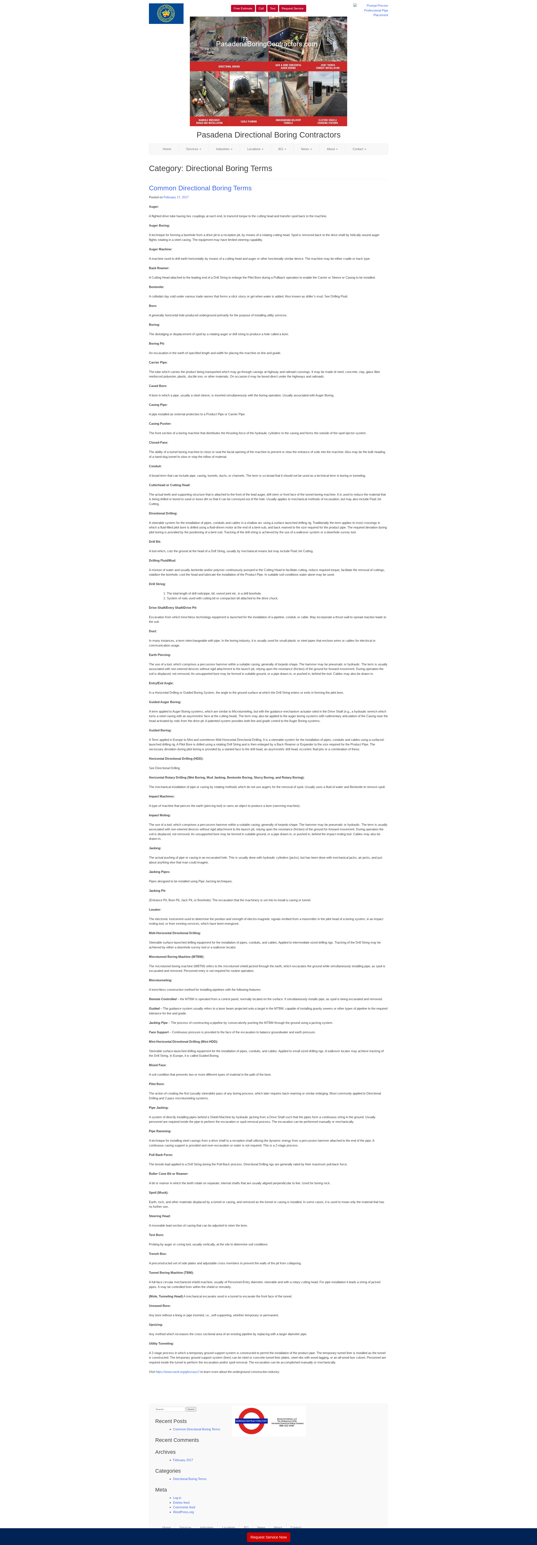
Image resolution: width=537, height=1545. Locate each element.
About (331, 149)
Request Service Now (268, 1537)
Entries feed (181, 1502)
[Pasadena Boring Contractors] (269, 1421)
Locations (254, 149)
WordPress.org (183, 1512)
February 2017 (183, 1460)
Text (272, 8)
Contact (358, 149)
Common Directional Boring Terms (200, 188)
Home (167, 149)
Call (261, 8)
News (305, 149)
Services (192, 149)
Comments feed (184, 1507)
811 (281, 149)
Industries (223, 149)
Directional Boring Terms (190, 1479)
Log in (177, 1498)
